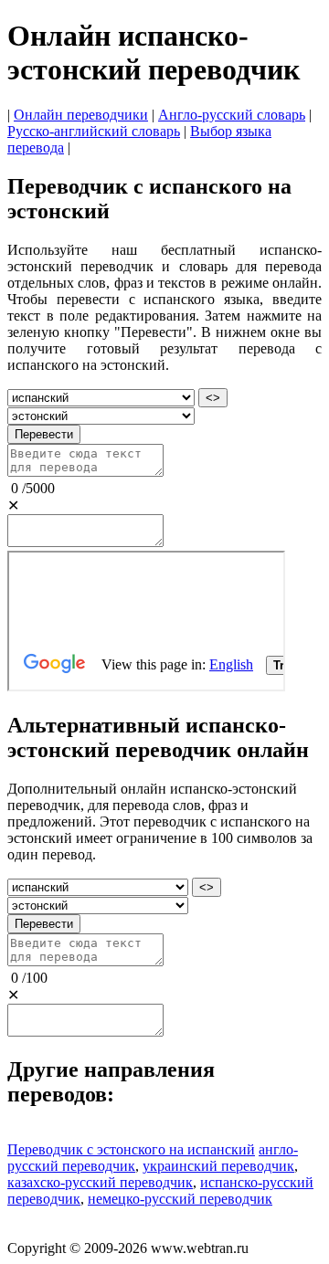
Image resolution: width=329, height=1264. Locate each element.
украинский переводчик (218, 1166)
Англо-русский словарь (231, 114)
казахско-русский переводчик (100, 1182)
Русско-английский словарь (93, 131)
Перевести (44, 434)
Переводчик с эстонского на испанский (131, 1149)
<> (213, 398)
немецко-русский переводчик (180, 1198)
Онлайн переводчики (81, 114)
